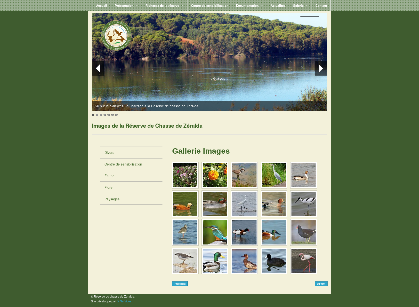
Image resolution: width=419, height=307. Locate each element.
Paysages (112, 199)
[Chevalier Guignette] (185, 261)
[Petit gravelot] (244, 175)
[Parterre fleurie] (185, 175)
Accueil (101, 5)
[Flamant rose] (303, 261)
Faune (109, 175)
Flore (109, 187)
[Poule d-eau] (303, 232)
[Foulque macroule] (274, 261)
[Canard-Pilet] (303, 175)
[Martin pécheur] (215, 232)
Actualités (278, 5)
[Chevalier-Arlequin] (185, 232)
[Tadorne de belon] (244, 232)
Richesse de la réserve (162, 5)
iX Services (124, 301)
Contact (321, 5)
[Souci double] (215, 175)
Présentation (124, 5)
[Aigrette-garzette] (244, 204)
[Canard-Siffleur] (274, 204)
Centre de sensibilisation (209, 5)
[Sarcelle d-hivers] (215, 204)
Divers (109, 152)
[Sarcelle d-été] (244, 261)
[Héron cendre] (274, 175)
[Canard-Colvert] (215, 261)
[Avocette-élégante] (303, 204)
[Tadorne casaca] (185, 204)
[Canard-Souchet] (274, 232)
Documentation (247, 5)
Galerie (298, 5)
